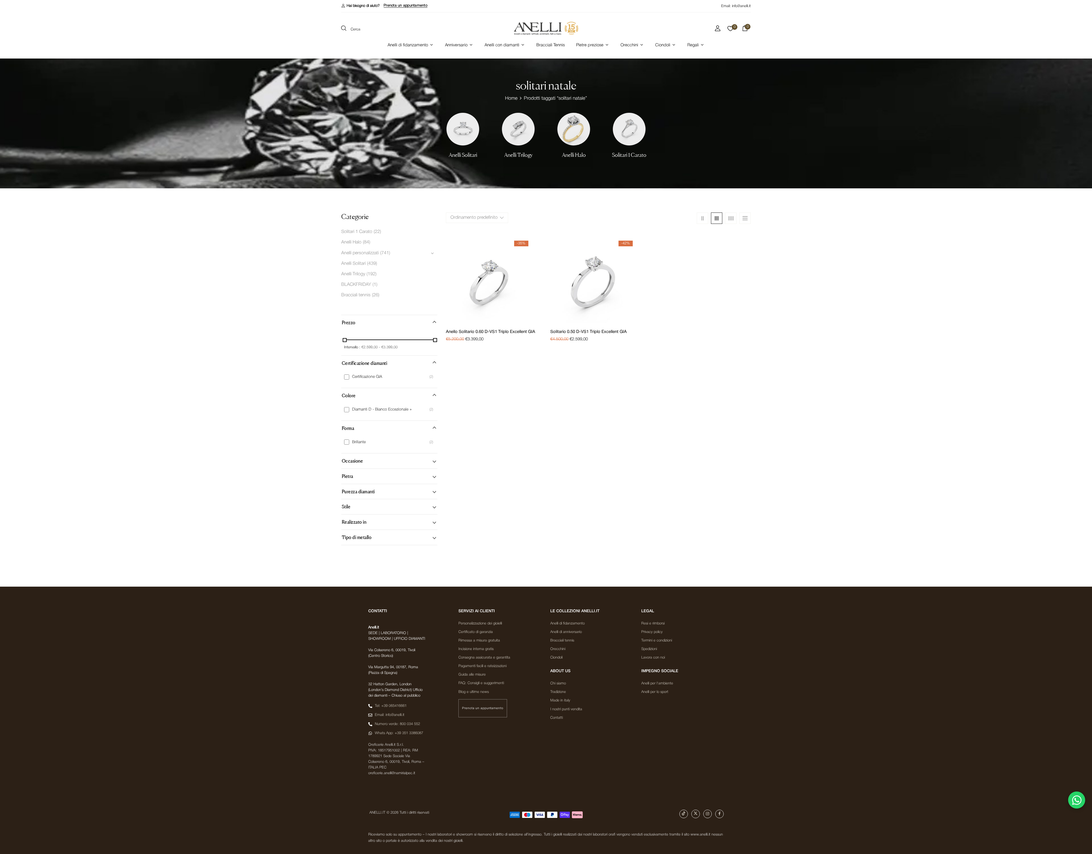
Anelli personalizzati (360, 253)
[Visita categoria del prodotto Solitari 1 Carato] (629, 129)
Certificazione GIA (367, 377)
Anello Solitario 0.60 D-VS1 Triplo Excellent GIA (490, 332)
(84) (366, 242)
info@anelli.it (741, 6)
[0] (730, 30)
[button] (360, 6)
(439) (372, 264)
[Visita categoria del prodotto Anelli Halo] (573, 129)
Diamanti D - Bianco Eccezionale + (382, 409)
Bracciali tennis (356, 295)
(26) (375, 295)
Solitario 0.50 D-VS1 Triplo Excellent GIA (588, 332)
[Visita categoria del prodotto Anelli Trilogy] (518, 129)
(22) (377, 232)
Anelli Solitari (463, 155)
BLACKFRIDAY (356, 285)
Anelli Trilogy (518, 155)
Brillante (359, 442)
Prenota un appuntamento (405, 5)
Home (511, 98)
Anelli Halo (574, 155)
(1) (375, 285)
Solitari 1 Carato (629, 155)
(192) (372, 274)
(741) (385, 253)
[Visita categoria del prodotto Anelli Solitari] (462, 129)
